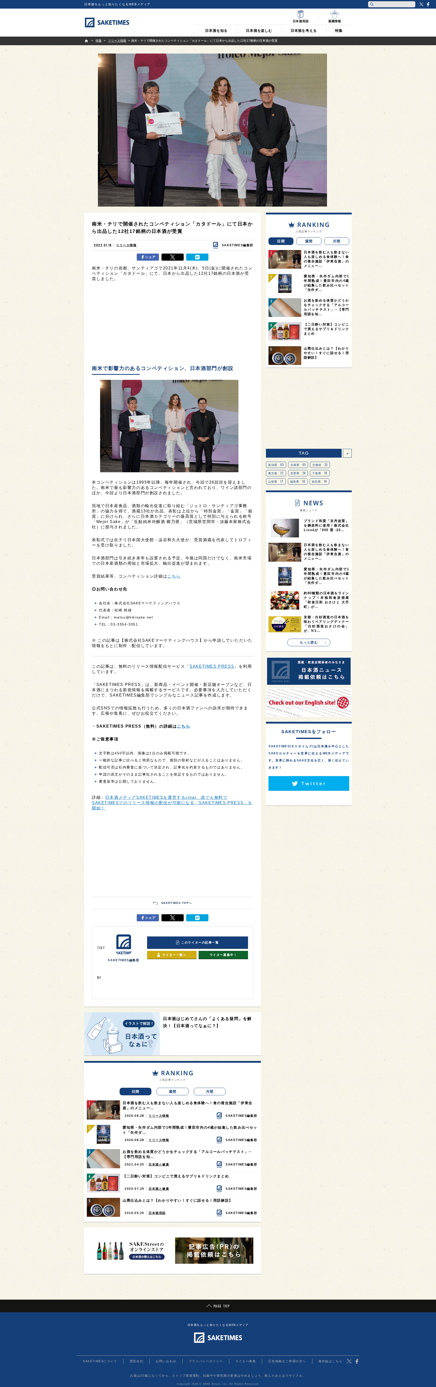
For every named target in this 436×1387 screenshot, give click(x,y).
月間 (210, 1091)
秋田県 (319, 481)
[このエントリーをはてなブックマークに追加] (197, 257)
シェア (150, 257)
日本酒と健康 (159, 1164)
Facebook (428, 4)
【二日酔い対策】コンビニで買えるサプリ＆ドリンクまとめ (176, 1176)
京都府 (320, 465)
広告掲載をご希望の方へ (287, 1361)
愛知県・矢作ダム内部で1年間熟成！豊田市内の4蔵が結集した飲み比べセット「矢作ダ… (190, 1129)
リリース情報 (126, 245)
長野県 (298, 473)
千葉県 (320, 473)
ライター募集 (245, 1361)
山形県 (276, 481)
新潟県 (276, 465)
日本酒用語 (157, 1213)
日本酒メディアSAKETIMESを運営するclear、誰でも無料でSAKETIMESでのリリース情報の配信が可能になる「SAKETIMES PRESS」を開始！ (172, 802)
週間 (173, 1091)
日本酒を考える (304, 31)
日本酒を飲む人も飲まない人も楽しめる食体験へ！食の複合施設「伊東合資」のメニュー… (188, 1105)
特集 (339, 31)
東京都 (276, 473)
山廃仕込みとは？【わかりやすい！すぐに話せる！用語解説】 (178, 1200)
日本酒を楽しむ (259, 31)
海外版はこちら (330, 1361)
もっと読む (309, 642)
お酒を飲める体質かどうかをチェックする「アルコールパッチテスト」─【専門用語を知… (187, 1154)
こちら (174, 576)
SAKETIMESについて (100, 1361)
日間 (136, 1091)
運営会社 (136, 1361)
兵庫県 (298, 465)
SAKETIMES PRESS (211, 666)
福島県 (298, 481)
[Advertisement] (172, 324)
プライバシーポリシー (206, 1361)
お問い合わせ (166, 1361)
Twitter (421, 4)
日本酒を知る (216, 31)
